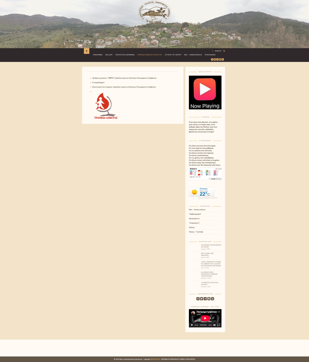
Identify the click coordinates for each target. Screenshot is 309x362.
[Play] (192, 325)
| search (216, 51)
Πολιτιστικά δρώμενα (125, 55)
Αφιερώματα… (195, 218)
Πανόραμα (97, 55)
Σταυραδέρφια (98, 82)
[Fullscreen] (218, 325)
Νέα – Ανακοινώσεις (193, 55)
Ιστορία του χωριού (173, 55)
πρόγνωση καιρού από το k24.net (207, 198)
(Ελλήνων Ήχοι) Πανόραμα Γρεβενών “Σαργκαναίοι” (209, 274)
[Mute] (214, 325)
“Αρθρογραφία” (195, 214)
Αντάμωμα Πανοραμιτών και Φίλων (211, 246)
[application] (205, 318)
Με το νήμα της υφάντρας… (207, 254)
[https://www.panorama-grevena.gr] (154, 12)
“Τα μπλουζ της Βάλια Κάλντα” (209, 283)
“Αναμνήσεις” (194, 223)
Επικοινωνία (210, 55)
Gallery (109, 55)
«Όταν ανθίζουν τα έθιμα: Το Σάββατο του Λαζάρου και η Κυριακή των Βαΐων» (211, 264)
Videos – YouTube (196, 232)
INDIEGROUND (155, 359)
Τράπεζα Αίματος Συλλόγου (149, 55)
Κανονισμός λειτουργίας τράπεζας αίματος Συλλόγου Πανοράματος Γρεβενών (124, 87)
